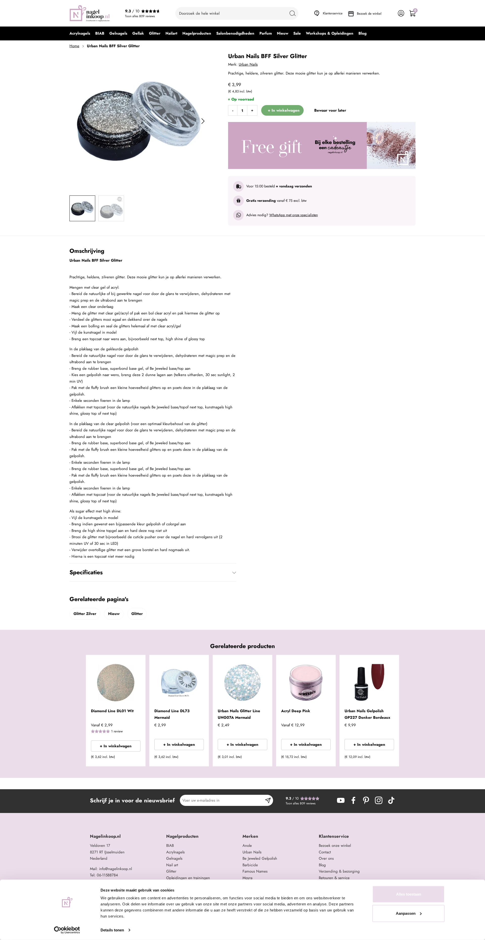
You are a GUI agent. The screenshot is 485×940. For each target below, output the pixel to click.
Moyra (247, 878)
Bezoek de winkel (369, 13)
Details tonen (112, 930)
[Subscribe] (268, 800)
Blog (322, 865)
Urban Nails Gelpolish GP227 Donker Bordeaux (367, 714)
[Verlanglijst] (389, 13)
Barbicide (250, 865)
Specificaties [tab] (86, 572)
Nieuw (113, 613)
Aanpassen (406, 913)
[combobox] (236, 13)
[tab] (126, 836)
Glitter (137, 613)
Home (74, 46)
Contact (325, 852)
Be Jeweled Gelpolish (260, 858)
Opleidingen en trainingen (188, 878)
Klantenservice (333, 13)
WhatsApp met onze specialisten (293, 214)
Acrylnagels (175, 852)
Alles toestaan (408, 894)
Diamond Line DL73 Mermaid (171, 714)
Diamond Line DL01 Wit (112, 711)
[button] (134, 758)
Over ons (326, 858)
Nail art (172, 865)
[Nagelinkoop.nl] (89, 13)
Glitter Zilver (85, 613)
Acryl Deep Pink (295, 711)
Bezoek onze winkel (335, 845)
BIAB (170, 845)
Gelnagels (174, 858)
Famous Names (255, 871)
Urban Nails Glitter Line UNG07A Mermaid (239, 714)
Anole (247, 845)
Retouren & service (334, 878)
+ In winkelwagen (116, 746)
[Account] (401, 13)
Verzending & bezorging (339, 871)
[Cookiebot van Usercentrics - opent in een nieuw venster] (67, 930)
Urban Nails (248, 64)
